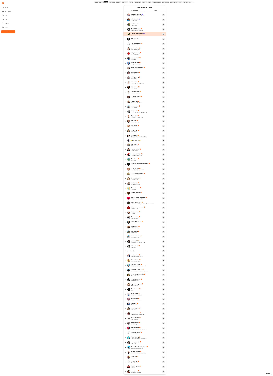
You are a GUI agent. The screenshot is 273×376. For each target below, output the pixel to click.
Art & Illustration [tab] (157, 2)
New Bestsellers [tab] (98, 2)
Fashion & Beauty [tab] (187, 2)
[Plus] (163, 15)
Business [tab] (118, 2)
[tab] (134, 10)
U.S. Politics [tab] (124, 2)
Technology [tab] (112, 2)
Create (8, 32)
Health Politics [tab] (173, 2)
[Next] (194, 2)
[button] (8, 7)
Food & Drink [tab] (138, 2)
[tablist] (144, 2)
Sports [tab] (149, 2)
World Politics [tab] (165, 2)
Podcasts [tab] (144, 2)
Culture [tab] (106, 2)
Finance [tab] (131, 2)
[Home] (3, 3)
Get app (268, 373)
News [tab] (180, 2)
